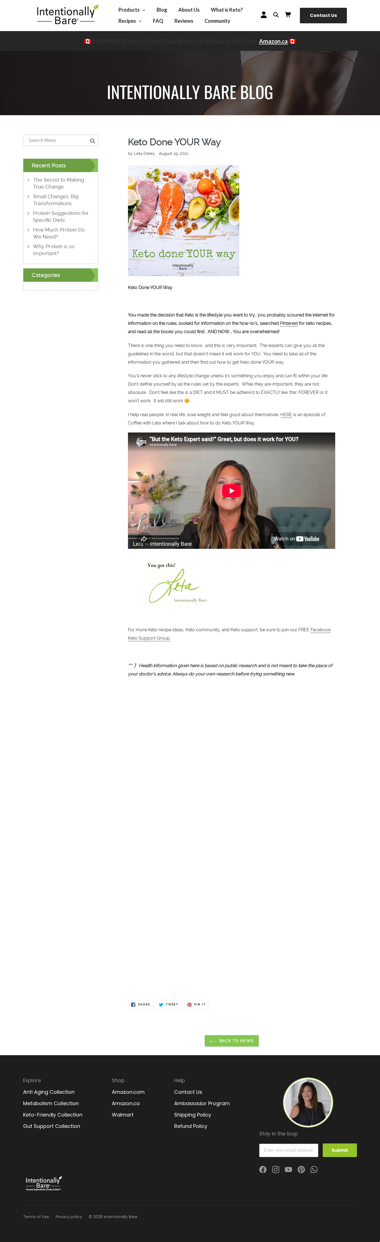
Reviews (183, 21)
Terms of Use (36, 1217)
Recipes (128, 21)
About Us (189, 10)
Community (217, 21)
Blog (162, 10)
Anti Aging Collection (49, 1091)
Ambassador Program (202, 1103)
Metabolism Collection (51, 1103)
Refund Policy (190, 1126)
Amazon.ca (273, 40)
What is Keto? (227, 10)
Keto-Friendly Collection (52, 1114)
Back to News (236, 1041)
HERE (286, 414)
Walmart (123, 1114)
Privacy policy (69, 1217)
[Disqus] (231, 784)
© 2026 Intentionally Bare (113, 1217)
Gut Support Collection (51, 1126)
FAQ (158, 21)
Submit (340, 1150)
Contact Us (323, 15)
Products (129, 10)
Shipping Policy (192, 1114)
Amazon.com (128, 1091)
